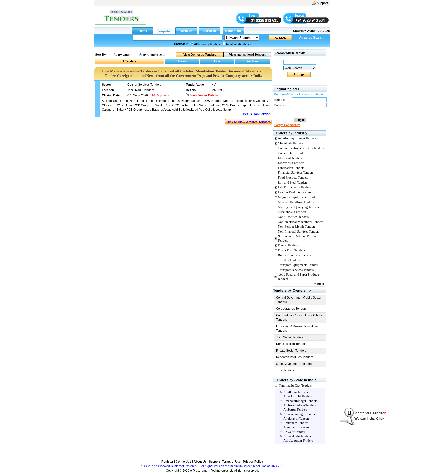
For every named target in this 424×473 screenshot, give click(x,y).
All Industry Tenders (207, 44)
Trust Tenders (285, 370)
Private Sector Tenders (291, 350)
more (317, 284)
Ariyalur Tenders (294, 432)
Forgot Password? (287, 125)
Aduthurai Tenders (295, 392)
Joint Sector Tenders (289, 337)
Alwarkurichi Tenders (297, 396)
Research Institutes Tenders (294, 357)
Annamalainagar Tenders (299, 414)
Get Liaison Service (256, 114)
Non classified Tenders (291, 344)
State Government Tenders (294, 364)
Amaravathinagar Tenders (300, 401)
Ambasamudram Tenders (299, 405)
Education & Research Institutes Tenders (297, 328)
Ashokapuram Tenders (298, 440)
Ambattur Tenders (295, 409)
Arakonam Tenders (295, 423)
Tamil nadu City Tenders (295, 385)
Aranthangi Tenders (296, 427)
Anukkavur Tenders (296, 418)
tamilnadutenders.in (239, 44)
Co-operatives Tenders (291, 308)
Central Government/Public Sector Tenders (298, 300)
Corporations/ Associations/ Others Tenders (299, 317)
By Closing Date (154, 55)
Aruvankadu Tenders (297, 436)
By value (124, 55)
